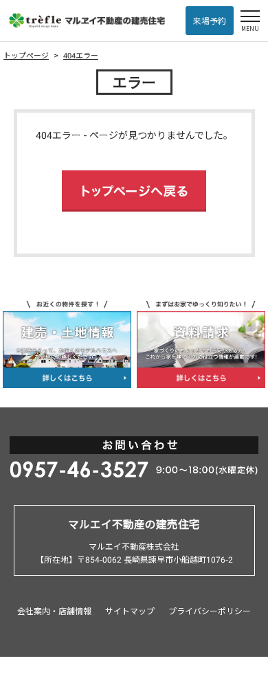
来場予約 (209, 20)
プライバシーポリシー (209, 610)
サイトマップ (130, 610)
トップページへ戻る (134, 191)
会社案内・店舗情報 (54, 610)
